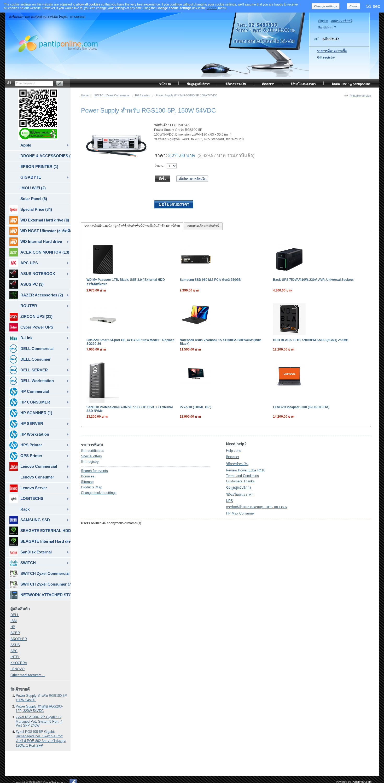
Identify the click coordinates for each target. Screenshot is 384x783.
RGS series (142, 95)
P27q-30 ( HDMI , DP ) (195, 407)
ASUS (15, 645)
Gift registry (90, 462)
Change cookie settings (99, 493)
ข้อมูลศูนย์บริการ (238, 487)
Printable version (360, 95)
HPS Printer (31, 445)
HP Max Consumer (240, 513)
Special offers (91, 456)
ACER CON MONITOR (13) (44, 252)
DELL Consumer (35, 359)
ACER (15, 633)
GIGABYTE (30, 177)
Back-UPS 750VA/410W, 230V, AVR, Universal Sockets (313, 280)
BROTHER (18, 639)
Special (212, 8)
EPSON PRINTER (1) (39, 166)
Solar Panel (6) (33, 198)
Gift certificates (92, 451)
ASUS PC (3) (32, 284)
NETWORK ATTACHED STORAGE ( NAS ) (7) (45, 595)
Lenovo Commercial (38, 466)
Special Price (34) (36, 209)
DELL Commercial (37, 348)
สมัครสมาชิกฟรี (341, 21)
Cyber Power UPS (36, 327)
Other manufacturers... (27, 675)
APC (14, 651)
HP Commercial (34, 391)
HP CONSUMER (35, 402)
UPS (229, 501)
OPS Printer (31, 455)
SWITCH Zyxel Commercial (111, 95)
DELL (14, 615)
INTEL (15, 657)
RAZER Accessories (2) (41, 295)
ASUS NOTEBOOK (37, 273)
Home (85, 95)
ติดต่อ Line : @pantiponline (351, 84)
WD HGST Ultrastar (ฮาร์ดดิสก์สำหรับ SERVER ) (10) (45, 231)
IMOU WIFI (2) (33, 188)
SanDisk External (36, 552)
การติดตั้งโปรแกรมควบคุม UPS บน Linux (256, 507)
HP (12, 627)
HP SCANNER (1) (36, 413)
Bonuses (87, 476)
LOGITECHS (31, 498)
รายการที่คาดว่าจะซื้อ (332, 51)
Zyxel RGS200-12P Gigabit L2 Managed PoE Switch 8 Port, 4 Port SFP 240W (39, 721)
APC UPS (29, 263)
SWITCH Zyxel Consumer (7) (45, 584)
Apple (25, 145)
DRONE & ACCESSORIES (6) (45, 156)
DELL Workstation (37, 380)
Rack (25, 509)
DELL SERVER (34, 370)
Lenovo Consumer (37, 477)
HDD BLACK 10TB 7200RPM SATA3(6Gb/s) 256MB (310, 340)
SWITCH (28, 562)
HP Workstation (34, 434)
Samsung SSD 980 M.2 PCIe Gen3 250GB (210, 280)
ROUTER (28, 305)
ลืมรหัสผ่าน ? (327, 27)
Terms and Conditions (242, 476)
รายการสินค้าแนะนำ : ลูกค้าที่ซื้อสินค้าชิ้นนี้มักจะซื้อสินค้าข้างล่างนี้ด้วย (132, 226)
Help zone (233, 451)
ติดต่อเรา (232, 457)
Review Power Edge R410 (245, 470)
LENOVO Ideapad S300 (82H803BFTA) (301, 407)
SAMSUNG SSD (35, 520)
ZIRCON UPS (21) (36, 316)
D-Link (26, 338)
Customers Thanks (240, 481)
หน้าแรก (165, 84)
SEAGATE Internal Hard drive (45, 541)
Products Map (91, 487)
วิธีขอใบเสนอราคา (239, 494)
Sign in (323, 21)
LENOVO (17, 669)
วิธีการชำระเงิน (237, 464)
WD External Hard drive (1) (44, 220)
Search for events (94, 471)
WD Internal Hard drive (41, 241)
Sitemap (87, 482)
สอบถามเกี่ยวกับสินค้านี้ (203, 226)
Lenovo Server (33, 488)
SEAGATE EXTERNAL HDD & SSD (45, 530)
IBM (13, 621)
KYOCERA (18, 663)
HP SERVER (31, 423)
